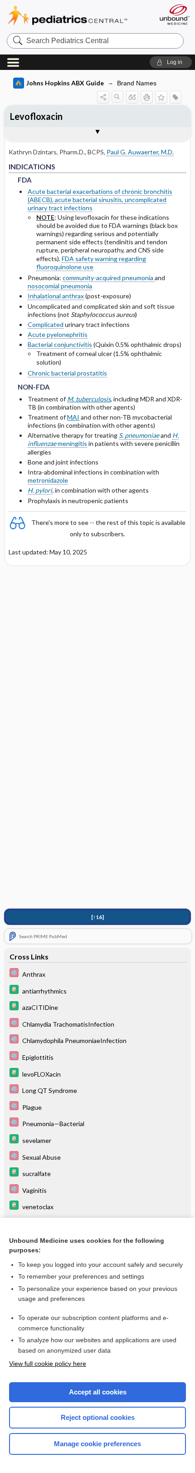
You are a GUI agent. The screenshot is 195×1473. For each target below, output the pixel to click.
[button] (171, 62)
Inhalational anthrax (56, 296)
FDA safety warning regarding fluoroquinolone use (91, 263)
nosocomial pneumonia (60, 286)
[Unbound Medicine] (174, 14)
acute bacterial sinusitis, (90, 199)
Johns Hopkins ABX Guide (65, 83)
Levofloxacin (36, 116)
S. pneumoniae (139, 435)
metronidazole (48, 480)
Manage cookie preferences (97, 1444)
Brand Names (136, 83)
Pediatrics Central (78, 15)
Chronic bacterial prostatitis (67, 373)
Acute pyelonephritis (58, 334)
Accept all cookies (98, 1392)
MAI (73, 417)
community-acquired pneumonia (109, 278)
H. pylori (40, 490)
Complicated (45, 324)
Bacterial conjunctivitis (60, 344)
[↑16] (97, 917)
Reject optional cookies (98, 1417)
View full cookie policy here (47, 1363)
